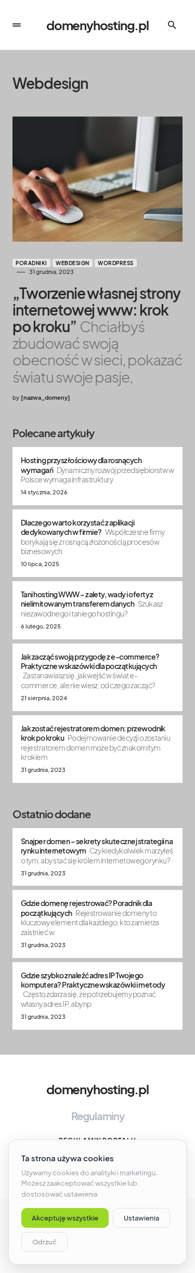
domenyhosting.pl (97, 25)
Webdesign (72, 263)
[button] (16, 25)
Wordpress (116, 263)
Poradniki (31, 263)
